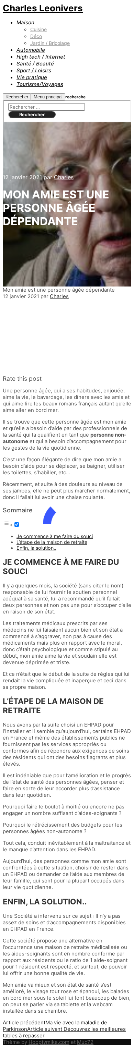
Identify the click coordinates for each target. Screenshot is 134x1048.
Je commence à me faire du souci (54, 536)
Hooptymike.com (49, 1042)
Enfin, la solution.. (36, 548)
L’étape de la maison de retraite (51, 542)
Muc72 (85, 1042)
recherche (75, 96)
